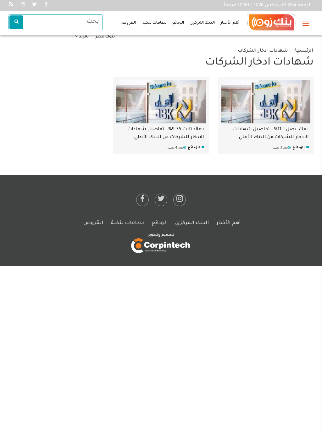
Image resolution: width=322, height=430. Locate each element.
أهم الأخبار (229, 23)
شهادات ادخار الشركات (263, 51)
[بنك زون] (271, 19)
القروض (128, 23)
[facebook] (142, 200)
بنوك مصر (105, 37)
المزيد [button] (84, 37)
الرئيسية (303, 51)
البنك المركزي (202, 23)
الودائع (178, 23)
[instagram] (179, 200)
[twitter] (161, 200)
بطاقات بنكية (154, 23)
